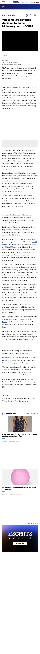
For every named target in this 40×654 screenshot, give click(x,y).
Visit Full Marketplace (32, 413)
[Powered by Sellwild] (35, 523)
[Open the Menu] (3, 2)
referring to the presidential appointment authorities (19, 95)
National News (9, 15)
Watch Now (34, 2)
